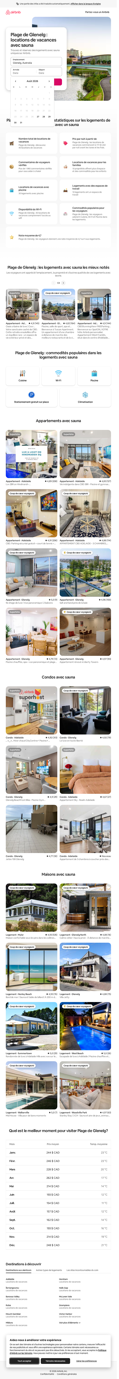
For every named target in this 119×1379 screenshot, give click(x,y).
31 (21, 122)
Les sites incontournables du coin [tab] (82, 1270)
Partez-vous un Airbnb (97, 12)
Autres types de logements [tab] (49, 1270)
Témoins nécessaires (55, 1361)
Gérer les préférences (86, 1361)
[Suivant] (63, 283)
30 (15, 122)
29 (49, 116)
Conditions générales (67, 1374)
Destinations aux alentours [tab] (18, 1270)
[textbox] (23, 73)
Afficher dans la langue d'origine (86, 3)
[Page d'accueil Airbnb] (13, 12)
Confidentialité (47, 1374)
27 (38, 116)
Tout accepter (24, 1361)
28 (44, 116)
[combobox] (36, 63)
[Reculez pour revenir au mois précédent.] (16, 81)
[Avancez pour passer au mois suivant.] (49, 81)
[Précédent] (53, 283)
